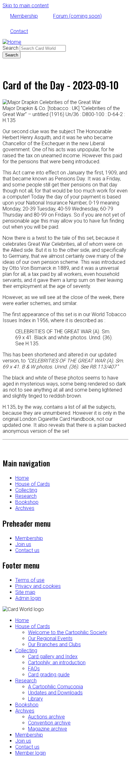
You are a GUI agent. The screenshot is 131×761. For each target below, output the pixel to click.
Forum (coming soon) (77, 16)
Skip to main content (26, 6)
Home (22, 478)
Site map (25, 592)
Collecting (26, 490)
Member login (30, 753)
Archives (24, 508)
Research (26, 496)
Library (35, 699)
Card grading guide (49, 675)
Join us (23, 544)
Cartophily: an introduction (57, 663)
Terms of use (30, 580)
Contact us (27, 550)
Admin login (28, 598)
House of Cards (32, 484)
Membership (24, 16)
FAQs (34, 669)
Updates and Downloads (55, 693)
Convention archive (49, 723)
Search (10, 48)
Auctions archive (46, 717)
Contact (19, 31)
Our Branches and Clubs (54, 644)
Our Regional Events (50, 638)
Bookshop (26, 502)
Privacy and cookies (38, 586)
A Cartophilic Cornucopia (55, 687)
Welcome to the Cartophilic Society (67, 632)
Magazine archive (47, 729)
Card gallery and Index (53, 657)
